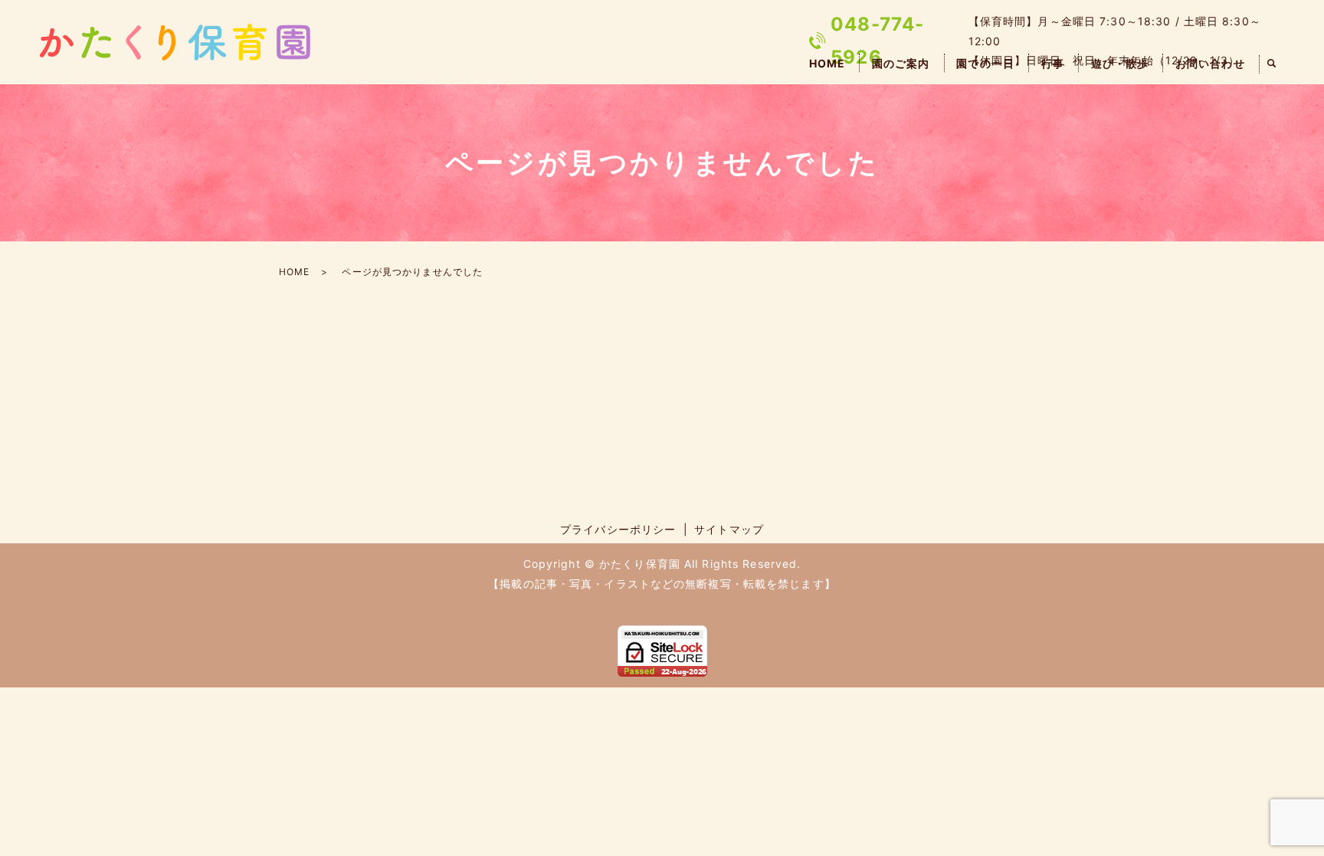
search (1272, 64)
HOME (827, 63)
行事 (1052, 63)
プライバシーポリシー (618, 529)
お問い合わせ (1210, 63)
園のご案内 (901, 63)
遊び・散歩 (1120, 63)
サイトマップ (729, 529)
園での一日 (985, 63)
